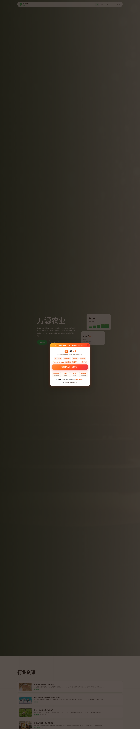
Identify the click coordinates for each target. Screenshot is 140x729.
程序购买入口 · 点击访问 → (70, 367)
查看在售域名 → (80, 379)
